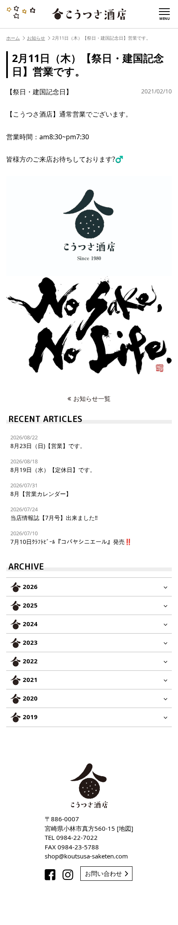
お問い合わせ (103, 873)
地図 (125, 828)
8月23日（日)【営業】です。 (48, 442)
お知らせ (36, 38)
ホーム (13, 38)
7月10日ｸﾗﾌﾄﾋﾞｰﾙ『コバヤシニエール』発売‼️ (71, 537)
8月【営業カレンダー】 (41, 490)
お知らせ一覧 (92, 398)
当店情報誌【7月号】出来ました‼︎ (54, 513)
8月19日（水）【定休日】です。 (53, 466)
